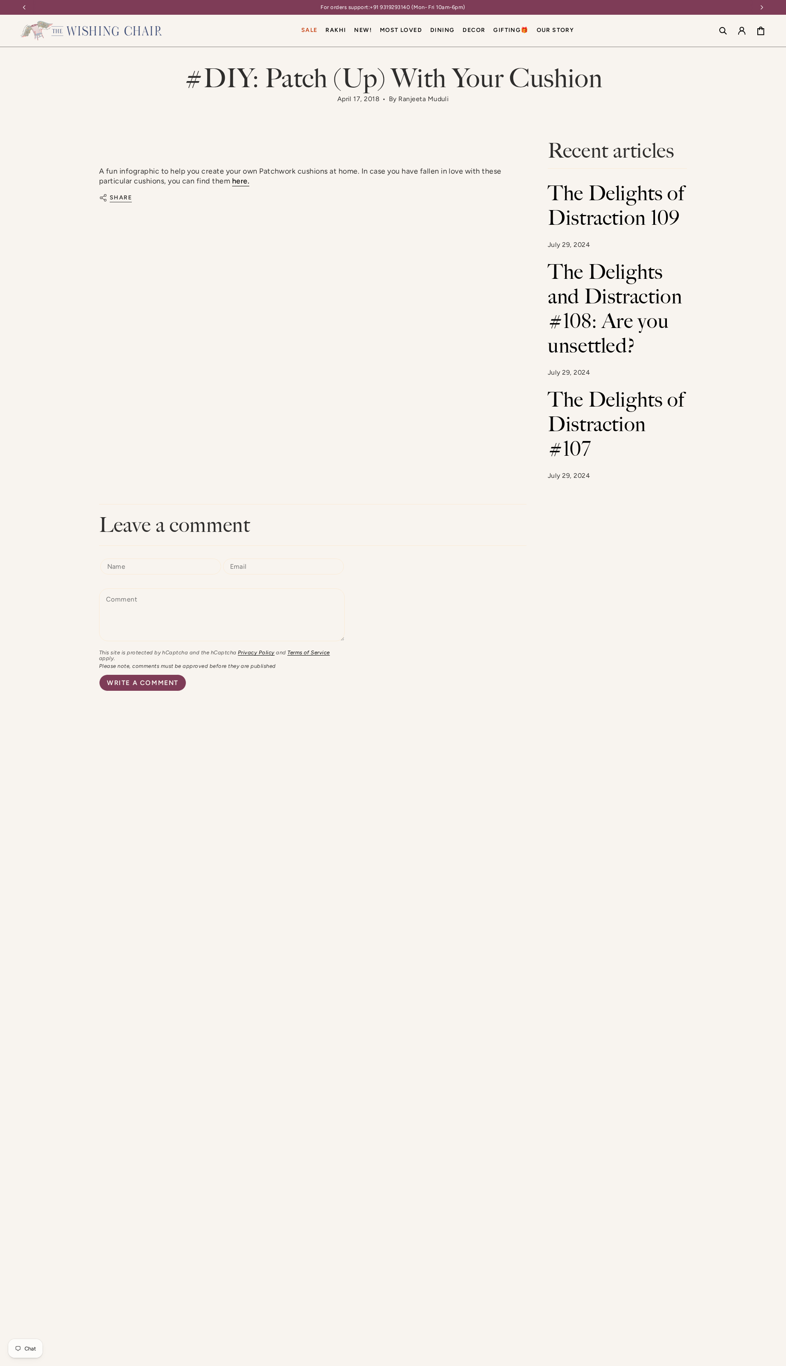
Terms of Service (308, 652)
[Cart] (760, 31)
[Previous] (24, 7)
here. (240, 180)
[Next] (762, 7)
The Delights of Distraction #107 (616, 424)
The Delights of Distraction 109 (616, 205)
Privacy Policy (256, 652)
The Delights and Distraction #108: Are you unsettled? (615, 309)
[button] (442, 31)
